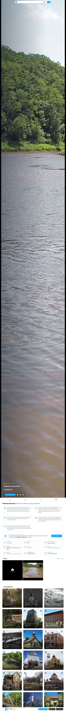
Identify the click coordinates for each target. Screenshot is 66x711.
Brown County (9, 543)
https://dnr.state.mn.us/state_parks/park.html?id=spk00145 (19, 553)
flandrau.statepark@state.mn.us (53, 547)
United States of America (10, 483)
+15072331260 (29, 547)
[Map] (20, 495)
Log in (49, 2)
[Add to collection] (17, 495)
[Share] (23, 495)
